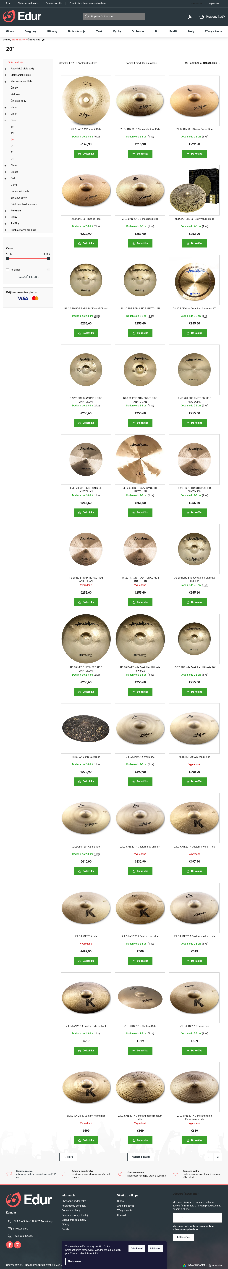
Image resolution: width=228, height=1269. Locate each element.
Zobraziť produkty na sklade (141, 63)
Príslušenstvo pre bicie (23, 230)
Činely (14, 87)
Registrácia (213, 3)
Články (65, 1224)
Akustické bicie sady (22, 68)
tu (98, 1253)
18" (12, 126)
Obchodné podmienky (28, 3)
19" (12, 133)
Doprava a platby (54, 3)
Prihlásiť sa (183, 1237)
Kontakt (121, 1215)
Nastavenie (74, 1261)
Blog (8, 3)
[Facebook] (9, 1244)
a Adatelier (214, 1265)
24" (12, 158)
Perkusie (16, 210)
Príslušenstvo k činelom (24, 204)
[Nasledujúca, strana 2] (209, 1157)
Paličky (15, 223)
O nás (120, 1201)
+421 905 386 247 (23, 1235)
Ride (13, 120)
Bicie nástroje (15, 62)
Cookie (65, 1229)
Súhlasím (155, 1248)
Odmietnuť (137, 1248)
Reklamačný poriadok (74, 1205)
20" (12, 139)
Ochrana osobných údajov (76, 1215)
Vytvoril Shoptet (196, 1265)
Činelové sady (18, 100)
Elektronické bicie (21, 75)
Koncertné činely (20, 191)
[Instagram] (17, 1244)
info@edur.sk (20, 1228)
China (14, 165)
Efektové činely (19, 197)
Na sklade (30, 270)
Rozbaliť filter (27, 276)
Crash (14, 113)
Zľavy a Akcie (124, 1210)
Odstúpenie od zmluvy (74, 1219)
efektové (15, 94)
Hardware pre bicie (21, 81)
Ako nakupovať (125, 1205)
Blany (14, 217)
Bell (13, 178)
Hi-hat (14, 107)
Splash (14, 171)
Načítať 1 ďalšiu (141, 1156)
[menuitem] (10, 31)
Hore (70, 1156)
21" (12, 146)
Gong (14, 184)
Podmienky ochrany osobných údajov (87, 3)
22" (12, 152)
